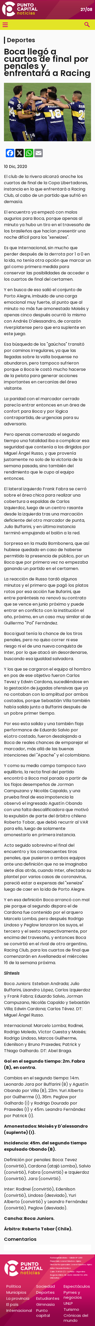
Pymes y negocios (73, 1295)
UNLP (68, 1303)
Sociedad (45, 1286)
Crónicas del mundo (76, 1318)
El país (12, 1304)
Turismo (71, 1309)
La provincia (17, 1298)
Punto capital (43, 1313)
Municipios (16, 1292)
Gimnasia (45, 1304)
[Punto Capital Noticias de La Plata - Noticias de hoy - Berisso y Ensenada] (20, 9)
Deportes (45, 1292)
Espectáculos (77, 1286)
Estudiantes (47, 1298)
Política (13, 1286)
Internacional (19, 1310)
